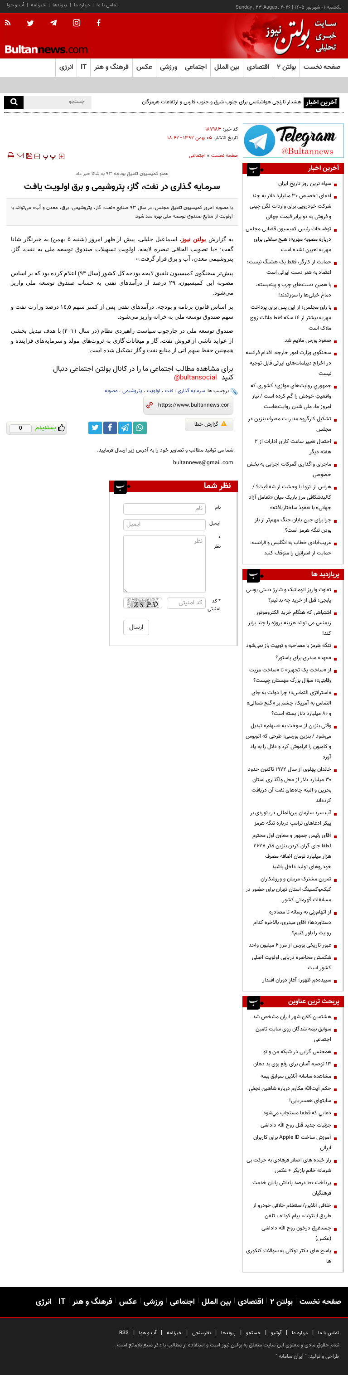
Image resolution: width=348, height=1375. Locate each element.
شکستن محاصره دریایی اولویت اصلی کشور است (291, 962)
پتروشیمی (132, 391)
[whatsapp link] (140, 428)
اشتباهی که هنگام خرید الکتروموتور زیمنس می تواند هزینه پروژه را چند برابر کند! (289, 622)
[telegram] (53, 23)
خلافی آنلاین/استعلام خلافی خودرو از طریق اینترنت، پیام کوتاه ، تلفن (292, 1210)
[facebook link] (110, 428)
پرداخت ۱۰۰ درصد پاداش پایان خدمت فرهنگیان (291, 1188)
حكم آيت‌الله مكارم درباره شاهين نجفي (290, 1088)
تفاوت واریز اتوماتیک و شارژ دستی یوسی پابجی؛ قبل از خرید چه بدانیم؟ (288, 595)
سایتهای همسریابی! (310, 1101)
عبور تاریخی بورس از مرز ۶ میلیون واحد (290, 945)
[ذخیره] (29, 155)
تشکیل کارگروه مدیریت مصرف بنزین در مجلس (289, 424)
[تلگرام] (293, 140)
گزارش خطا (206, 424)
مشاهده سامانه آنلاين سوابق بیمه (296, 1076)
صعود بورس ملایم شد (308, 340)
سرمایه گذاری (191, 391)
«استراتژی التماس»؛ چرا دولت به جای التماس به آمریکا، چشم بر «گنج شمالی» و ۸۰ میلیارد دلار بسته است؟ (288, 703)
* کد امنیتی (214, 605)
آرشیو (276, 1333)
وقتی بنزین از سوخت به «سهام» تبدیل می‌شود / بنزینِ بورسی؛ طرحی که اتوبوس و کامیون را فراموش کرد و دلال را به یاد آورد (288, 741)
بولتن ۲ (286, 67)
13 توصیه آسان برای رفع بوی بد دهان (292, 1064)
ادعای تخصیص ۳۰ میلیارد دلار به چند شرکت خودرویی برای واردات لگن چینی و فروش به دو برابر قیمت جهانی (289, 206)
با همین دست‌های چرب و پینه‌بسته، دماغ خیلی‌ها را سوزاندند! (293, 290)
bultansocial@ (195, 378)
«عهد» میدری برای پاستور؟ (303, 658)
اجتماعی (197, 156)
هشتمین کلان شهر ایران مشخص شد (292, 1017)
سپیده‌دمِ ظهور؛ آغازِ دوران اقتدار (296, 980)
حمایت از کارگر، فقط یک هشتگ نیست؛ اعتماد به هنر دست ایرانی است (289, 267)
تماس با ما (107, 5)
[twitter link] (95, 428)
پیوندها (60, 5)
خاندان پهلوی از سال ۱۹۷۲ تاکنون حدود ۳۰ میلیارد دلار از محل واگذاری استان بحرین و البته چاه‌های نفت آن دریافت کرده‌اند (289, 785)
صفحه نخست (322, 67)
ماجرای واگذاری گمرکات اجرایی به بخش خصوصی (289, 469)
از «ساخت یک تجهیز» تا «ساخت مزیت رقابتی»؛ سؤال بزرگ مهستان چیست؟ (290, 675)
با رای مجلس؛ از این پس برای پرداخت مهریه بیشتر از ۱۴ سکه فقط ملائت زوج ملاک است (290, 317)
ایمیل (215, 523)
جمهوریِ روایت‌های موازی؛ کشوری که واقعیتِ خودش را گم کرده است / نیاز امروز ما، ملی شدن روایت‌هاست (291, 396)
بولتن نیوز (193, 239)
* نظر (217, 542)
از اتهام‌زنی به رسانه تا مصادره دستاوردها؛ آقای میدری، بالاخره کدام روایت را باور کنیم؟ (292, 922)
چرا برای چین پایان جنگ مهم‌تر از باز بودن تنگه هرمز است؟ (293, 525)
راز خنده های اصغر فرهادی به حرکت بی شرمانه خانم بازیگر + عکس (288, 1165)
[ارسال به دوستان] (20, 155)
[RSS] (10, 23)
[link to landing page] (298, 36)
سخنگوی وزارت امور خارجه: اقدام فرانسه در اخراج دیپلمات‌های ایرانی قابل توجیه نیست (288, 363)
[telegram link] (125, 428)
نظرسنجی (201, 1333)
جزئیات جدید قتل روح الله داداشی (296, 1125)
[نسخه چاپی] (10, 155)
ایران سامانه (291, 1356)
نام (218, 507)
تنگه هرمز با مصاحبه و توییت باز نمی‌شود (288, 645)
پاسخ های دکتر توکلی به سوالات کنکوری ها (288, 1256)
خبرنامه (38, 5)
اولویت (153, 391)
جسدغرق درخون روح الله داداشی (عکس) (296, 1233)
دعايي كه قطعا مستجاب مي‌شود (297, 1113)
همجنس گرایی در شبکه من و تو (297, 1052)
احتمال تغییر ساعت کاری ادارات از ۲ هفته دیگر (293, 446)
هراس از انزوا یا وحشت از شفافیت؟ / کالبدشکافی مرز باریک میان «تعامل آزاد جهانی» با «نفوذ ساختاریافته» (290, 497)
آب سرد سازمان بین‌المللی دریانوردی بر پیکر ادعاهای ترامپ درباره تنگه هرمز (290, 818)
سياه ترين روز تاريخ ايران (304, 184)
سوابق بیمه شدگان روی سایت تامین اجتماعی (293, 1034)
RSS (124, 1333)
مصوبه (111, 391)
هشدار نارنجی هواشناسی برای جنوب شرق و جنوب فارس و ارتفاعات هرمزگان (221, 102)
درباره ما (82, 5)
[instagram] (76, 24)
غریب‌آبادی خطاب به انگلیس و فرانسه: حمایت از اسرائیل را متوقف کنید (290, 548)
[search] (14, 102)
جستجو (253, 1333)
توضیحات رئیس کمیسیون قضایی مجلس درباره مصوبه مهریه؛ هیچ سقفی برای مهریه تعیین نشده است (288, 239)
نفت (169, 391)
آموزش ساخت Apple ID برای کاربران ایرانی (292, 1142)
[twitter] (30, 24)
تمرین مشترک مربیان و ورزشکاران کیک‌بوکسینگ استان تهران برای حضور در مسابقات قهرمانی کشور (288, 889)
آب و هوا (15, 5)
